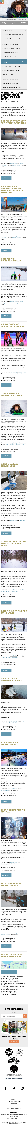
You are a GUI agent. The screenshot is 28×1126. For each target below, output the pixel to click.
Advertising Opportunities (14, 1101)
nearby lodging (13, 163)
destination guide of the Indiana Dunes (15, 373)
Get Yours (13, 1041)
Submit (25, 1016)
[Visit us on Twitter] (14, 1088)
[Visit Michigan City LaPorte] (14, 1060)
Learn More (5, 178)
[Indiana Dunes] (20, 1052)
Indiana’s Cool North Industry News (14, 1106)
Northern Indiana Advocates (14, 1108)
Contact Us (14, 1099)
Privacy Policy (14, 1103)
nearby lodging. (13, 372)
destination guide (16, 165)
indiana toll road (14, 1116)
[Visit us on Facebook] (5, 1088)
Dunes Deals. (22, 372)
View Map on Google (8, 972)
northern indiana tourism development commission (14, 1114)
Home (2, 19)
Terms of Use (14, 1105)
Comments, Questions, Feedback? (14, 1097)
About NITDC (14, 1096)
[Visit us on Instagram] (22, 1088)
